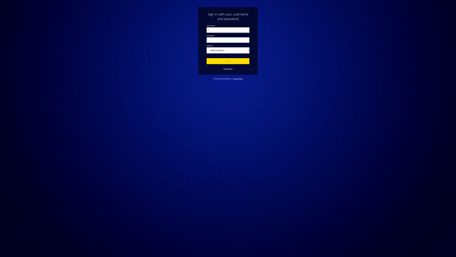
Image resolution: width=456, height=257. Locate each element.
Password (210, 36)
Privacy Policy (238, 79)
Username (211, 26)
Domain (210, 45)
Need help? (228, 69)
